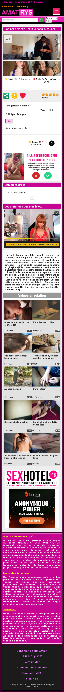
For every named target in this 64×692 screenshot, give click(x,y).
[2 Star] (47, 94)
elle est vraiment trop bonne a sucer (15, 356)
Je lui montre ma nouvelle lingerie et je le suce (17, 456)
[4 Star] (54, 94)
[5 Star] (57, 94)
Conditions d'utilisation (32, 651)
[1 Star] (43, 94)
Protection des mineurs (32, 667)
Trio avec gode (24, 265)
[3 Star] (50, 94)
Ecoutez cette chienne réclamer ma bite (32, 281)
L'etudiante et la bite (43, 322)
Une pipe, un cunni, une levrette (41, 287)
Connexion (21, 6)
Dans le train (39, 389)
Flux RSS (32, 678)
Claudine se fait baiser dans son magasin (27, 280)
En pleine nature (49, 257)
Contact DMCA (32, 673)
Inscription (7, 6)
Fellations (23, 105)
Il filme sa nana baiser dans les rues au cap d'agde (32, 283)
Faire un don (32, 662)
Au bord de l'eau (12, 389)
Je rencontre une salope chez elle (32, 256)
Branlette (47, 284)
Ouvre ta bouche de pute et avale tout (16, 323)
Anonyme (21, 114)
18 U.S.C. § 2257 (32, 656)
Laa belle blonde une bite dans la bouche (29, 255)
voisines (50, 557)
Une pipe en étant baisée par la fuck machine (36, 277)
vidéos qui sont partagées (41, 582)
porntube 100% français (44, 567)
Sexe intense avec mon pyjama (22, 260)
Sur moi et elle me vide (15, 422)
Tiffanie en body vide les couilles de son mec (45, 356)
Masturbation (12, 289)
